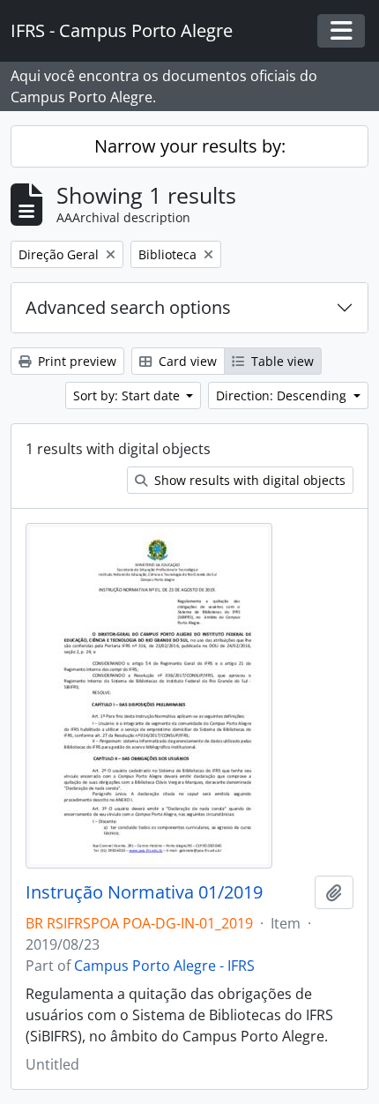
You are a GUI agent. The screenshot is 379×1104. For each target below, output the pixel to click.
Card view (186, 361)
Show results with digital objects (248, 480)
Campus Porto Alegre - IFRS (164, 965)
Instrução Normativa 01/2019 (144, 892)
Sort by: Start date (128, 395)
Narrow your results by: (190, 146)
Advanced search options (128, 307)
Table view (281, 361)
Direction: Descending (283, 395)
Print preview (75, 361)
